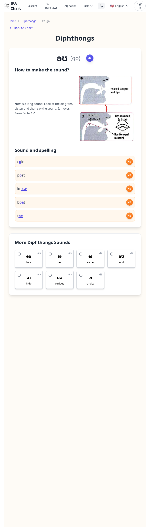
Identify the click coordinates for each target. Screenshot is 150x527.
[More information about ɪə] (50, 254)
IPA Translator (51, 5)
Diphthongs (29, 21)
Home (12, 21)
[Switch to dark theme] (101, 6)
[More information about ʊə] (50, 275)
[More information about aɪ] (19, 275)
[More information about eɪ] (80, 254)
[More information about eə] (19, 254)
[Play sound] (89, 58)
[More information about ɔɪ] (80, 275)
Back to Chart (23, 28)
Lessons (33, 5)
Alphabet (70, 5)
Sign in (139, 5)
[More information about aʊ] (111, 254)
